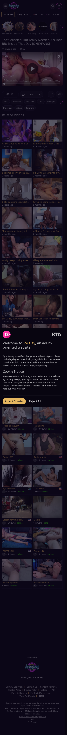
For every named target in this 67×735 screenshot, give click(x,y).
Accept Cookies (14, 401)
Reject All (35, 401)
